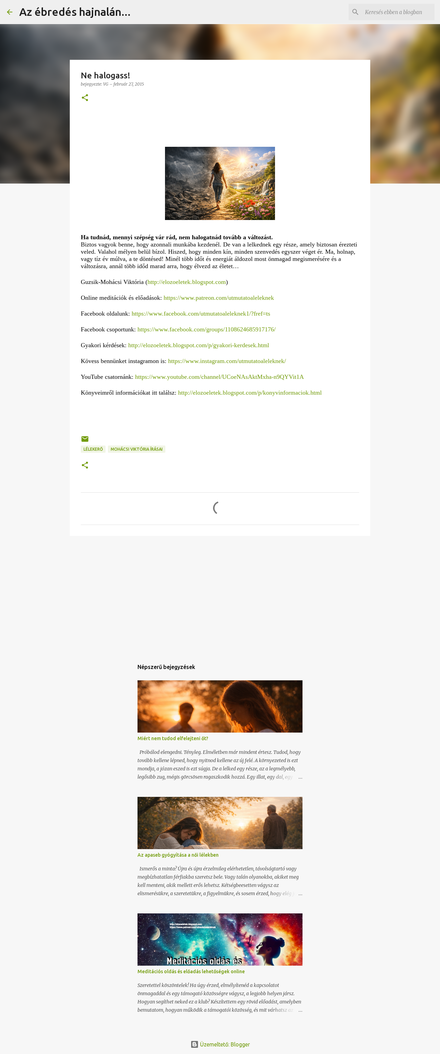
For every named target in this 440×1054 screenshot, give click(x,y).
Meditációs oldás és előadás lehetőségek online (191, 971)
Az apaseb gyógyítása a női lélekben (178, 855)
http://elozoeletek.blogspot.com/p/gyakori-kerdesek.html (198, 345)
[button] (85, 98)
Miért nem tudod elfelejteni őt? (173, 738)
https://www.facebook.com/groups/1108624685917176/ (207, 329)
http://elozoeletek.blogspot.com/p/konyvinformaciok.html (250, 392)
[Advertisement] (220, 594)
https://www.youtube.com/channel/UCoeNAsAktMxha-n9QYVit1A (219, 376)
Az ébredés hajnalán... (75, 12)
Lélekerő (93, 449)
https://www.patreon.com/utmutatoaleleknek (219, 297)
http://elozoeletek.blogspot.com (186, 281)
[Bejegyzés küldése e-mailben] (85, 441)
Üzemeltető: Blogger (224, 1044)
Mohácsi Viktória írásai (137, 449)
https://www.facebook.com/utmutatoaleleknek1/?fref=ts (201, 313)
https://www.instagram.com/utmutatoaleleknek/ (227, 361)
